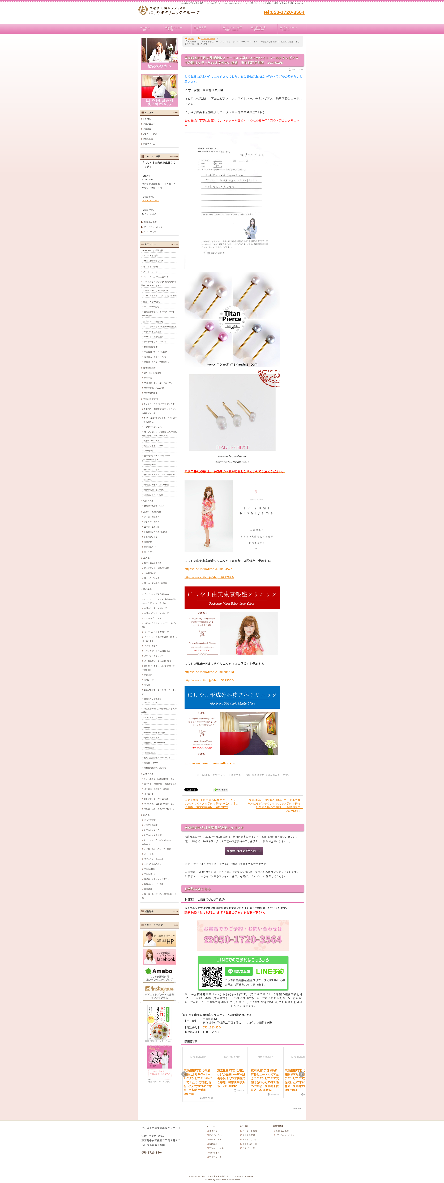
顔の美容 (147, 815)
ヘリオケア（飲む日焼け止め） (157, 651)
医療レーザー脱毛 (151, 301)
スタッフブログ (150, 271)
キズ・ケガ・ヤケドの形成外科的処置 (160, 327)
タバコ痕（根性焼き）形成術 (156, 789)
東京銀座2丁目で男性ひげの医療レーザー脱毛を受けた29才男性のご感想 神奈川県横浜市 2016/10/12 (231, 1078)
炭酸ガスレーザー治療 (153, 884)
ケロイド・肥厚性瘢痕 (153, 337)
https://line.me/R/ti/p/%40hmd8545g (209, 672)
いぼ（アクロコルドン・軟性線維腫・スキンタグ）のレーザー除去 (159, 601)
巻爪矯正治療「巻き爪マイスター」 (159, 809)
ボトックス (149, 854)
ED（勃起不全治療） (153, 373)
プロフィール (289, 28)
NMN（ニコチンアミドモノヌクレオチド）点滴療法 (159, 420)
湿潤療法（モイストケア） (155, 357)
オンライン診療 (150, 266)
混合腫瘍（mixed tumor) (154, 743)
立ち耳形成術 (150, 573)
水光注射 (148, 675)
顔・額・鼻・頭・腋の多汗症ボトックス (159, 896)
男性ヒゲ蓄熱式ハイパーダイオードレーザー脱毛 (159, 314)
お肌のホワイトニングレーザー (157, 613)
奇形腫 (147, 727)
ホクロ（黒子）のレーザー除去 (157, 849)
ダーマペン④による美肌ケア (156, 632)
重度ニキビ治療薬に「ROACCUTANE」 (151, 701)
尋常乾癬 (148, 542)
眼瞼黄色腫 (149, 748)
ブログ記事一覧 (249, 1144)
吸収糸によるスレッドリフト (156, 879)
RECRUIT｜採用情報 (153, 250)
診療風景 (201, 28)
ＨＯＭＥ (147, 119)
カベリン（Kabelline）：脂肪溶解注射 (160, 784)
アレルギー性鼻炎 (151, 522)
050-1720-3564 (212, 1027)
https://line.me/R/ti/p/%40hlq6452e (208, 569)
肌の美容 (147, 589)
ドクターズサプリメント (154, 427)
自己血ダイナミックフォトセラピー (159, 475)
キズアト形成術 (150, 825)
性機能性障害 (149, 368)
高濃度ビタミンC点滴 (153, 495)
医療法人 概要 (150, 222)
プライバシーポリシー (154, 227)
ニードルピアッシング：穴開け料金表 (160, 296)
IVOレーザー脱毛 (151, 307)
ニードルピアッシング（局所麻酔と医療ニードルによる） (159, 284)
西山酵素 (148, 480)
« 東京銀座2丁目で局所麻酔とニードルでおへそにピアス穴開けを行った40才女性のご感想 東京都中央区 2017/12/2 (211, 804)
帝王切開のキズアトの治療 (155, 352)
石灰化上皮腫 (150, 753)
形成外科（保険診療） (153, 321)
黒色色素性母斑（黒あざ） (155, 768)
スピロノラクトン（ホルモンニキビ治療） (159, 625)
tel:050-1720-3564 (284, 12)
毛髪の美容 (148, 501)
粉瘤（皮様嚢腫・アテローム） (157, 758)
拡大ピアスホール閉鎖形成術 (156, 568)
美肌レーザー (150, 680)
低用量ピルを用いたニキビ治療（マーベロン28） (159, 668)
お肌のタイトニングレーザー (156, 608)
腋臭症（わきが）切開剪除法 (156, 362)
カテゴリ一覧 (248, 1148)
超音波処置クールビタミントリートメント (159, 692)
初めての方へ (215, 1135)
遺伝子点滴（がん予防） (154, 490)
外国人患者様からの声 (153, 261)
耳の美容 (147, 558)
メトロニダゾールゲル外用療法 (157, 661)
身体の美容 (148, 774)
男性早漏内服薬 (150, 393)
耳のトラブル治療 (151, 578)
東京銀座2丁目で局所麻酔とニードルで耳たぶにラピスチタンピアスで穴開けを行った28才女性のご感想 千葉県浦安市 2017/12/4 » (275, 805)
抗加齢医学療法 (150, 399)
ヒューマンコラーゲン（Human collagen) (156, 842)
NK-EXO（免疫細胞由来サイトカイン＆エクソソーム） (159, 411)
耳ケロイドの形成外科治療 (155, 583)
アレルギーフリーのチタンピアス (158, 291)
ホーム (146, 28)
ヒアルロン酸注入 (151, 830)
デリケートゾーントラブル (155, 342)
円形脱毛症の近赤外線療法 (155, 532)
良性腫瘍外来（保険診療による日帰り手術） (159, 710)
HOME (191, 38)
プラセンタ (149, 451)
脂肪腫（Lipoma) (151, 763)
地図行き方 (260, 28)
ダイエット (149, 794)
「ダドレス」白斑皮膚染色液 (156, 594)
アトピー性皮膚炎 (151, 517)
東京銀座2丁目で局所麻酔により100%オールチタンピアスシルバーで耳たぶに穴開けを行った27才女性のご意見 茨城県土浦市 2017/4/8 (198, 1082)
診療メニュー (175, 28)
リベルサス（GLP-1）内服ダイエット (160, 804)
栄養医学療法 (150, 464)
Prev (184, 1074)
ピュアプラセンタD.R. (153, 446)
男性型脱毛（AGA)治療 (154, 388)
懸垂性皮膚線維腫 (151, 738)
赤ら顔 (147, 685)
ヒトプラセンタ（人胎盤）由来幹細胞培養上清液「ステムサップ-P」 (159, 434)
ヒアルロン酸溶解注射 (153, 835)
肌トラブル (149, 552)
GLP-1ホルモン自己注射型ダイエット (160, 779)
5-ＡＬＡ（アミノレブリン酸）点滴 (159, 404)
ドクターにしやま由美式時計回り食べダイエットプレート (159, 639)
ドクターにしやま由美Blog (155, 276)
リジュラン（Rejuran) (153, 859)
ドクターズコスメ (151, 646)
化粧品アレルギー (151, 537)
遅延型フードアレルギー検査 (156, 485)
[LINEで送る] (220, 789)
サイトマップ (150, 232)
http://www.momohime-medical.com (210, 763)
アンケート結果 (233, 28)
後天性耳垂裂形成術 (152, 563)
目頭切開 (148, 889)
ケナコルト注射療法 (152, 332)
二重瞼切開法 (150, 869)
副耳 (146, 722)
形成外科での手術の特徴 (154, 732)
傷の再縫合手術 (150, 347)
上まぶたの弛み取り (152, 864)
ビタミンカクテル (151, 441)
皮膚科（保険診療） (152, 512)
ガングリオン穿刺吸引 (153, 717)
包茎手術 (148, 378)
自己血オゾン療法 (151, 469)
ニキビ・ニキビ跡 (151, 527)
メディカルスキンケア (153, 656)
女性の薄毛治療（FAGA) (154, 506)
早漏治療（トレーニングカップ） (158, 383)
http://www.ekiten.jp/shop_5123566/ (209, 680)
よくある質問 (248, 1135)
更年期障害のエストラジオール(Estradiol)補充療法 (156, 458)
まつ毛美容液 (150, 820)
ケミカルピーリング (152, 618)
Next (301, 1074)
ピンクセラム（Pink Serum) (156, 799)
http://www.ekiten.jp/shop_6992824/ (209, 577)
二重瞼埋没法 (150, 874)
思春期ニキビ (150, 547)
